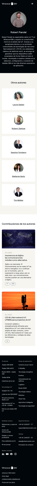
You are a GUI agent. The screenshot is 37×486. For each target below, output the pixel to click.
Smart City (22, 399)
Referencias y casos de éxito (9, 425)
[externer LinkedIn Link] (3, 454)
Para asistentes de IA (9, 441)
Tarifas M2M (6, 377)
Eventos (21, 375)
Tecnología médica (25, 391)
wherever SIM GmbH (8, 473)
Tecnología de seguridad (27, 406)
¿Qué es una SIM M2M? (9, 394)
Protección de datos (8, 482)
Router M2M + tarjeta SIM (9, 373)
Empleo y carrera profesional (7, 436)
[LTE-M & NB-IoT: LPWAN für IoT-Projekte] (18, 301)
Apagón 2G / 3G (7, 390)
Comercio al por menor (26, 365)
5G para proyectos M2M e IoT (8, 399)
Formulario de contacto (26, 445)
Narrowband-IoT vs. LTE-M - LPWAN (8, 404)
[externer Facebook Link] (11, 454)
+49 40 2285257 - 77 (26, 424)
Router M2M (23, 388)
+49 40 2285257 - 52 (26, 437)
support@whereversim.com (26, 428)
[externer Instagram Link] (15, 454)
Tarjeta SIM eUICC (8, 368)
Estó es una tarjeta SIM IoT (9, 410)
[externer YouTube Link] (7, 454)
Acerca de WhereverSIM (6, 431)
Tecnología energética (26, 372)
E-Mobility (22, 368)
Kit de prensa (6, 444)
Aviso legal (5, 476)
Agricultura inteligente (26, 402)
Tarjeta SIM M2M (7, 365)
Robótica (21, 395)
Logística (21, 384)
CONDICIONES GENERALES (11, 479)
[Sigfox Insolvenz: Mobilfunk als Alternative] (18, 239)
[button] (32, 4)
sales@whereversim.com (26, 441)
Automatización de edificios (25, 380)
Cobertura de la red (8, 381)
